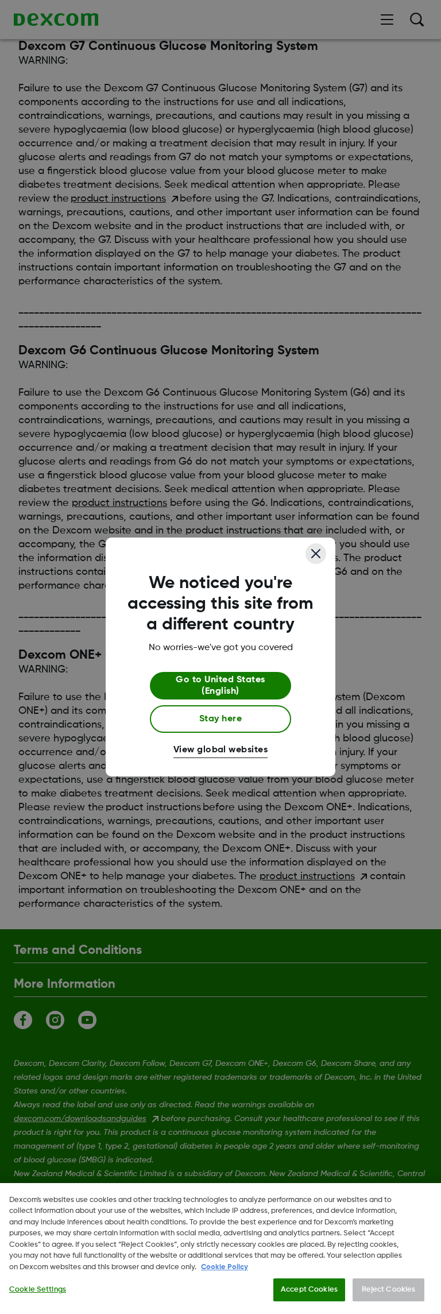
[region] (220, 1248)
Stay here (220, 719)
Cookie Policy (224, 1267)
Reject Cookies (389, 1289)
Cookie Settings (37, 1289)
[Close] (315, 553)
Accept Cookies (309, 1289)
